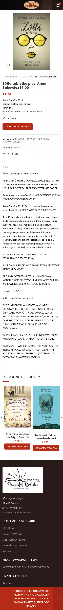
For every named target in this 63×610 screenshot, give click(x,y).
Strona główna (10, 76)
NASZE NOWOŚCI (13, 533)
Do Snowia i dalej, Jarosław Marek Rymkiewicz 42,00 (46, 438)
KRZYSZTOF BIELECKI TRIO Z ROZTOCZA (26, 567)
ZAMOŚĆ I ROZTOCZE (15, 545)
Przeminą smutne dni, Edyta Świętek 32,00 (17, 437)
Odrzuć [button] (58, 598)
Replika (17, 147)
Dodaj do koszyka (17, 126)
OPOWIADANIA (12, 142)
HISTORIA (8, 527)
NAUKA (7, 551)
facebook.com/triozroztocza (17, 512)
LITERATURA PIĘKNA (46, 76)
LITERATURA (25, 76)
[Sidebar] (4, 187)
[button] (17, 446)
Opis (5, 167)
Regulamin (8, 583)
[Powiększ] (8, 65)
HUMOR (19, 139)
